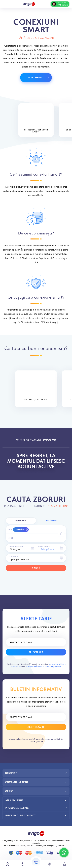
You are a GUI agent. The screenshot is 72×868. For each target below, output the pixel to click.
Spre (11, 538)
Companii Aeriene (16, 782)
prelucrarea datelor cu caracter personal (43, 666)
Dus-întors (51, 520)
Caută (36, 568)
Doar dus (20, 520)
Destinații (11, 773)
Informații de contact (20, 815)
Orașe (9, 791)
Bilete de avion (44, 841)
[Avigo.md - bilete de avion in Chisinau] (36, 833)
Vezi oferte (35, 77)
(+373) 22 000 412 (59, 846)
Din (10, 530)
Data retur (44, 546)
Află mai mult (14, 800)
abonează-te (36, 727)
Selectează (36, 652)
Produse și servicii (17, 808)
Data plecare (16, 546)
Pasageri (14, 556)
